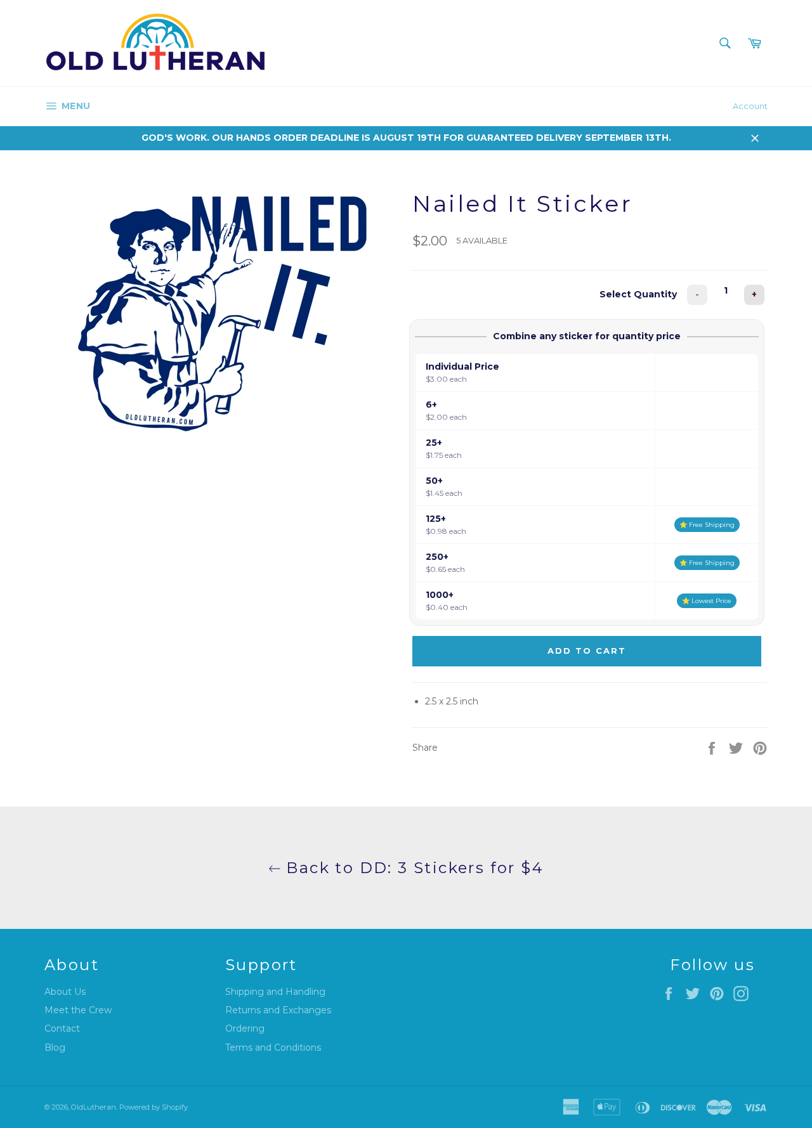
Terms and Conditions (273, 1047)
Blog (54, 1047)
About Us (65, 991)
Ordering (245, 1028)
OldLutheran (93, 1107)
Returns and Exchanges (278, 1010)
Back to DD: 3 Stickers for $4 (412, 868)
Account (750, 106)
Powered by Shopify (153, 1107)
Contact (62, 1028)
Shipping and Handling (275, 991)
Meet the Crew (78, 1010)
